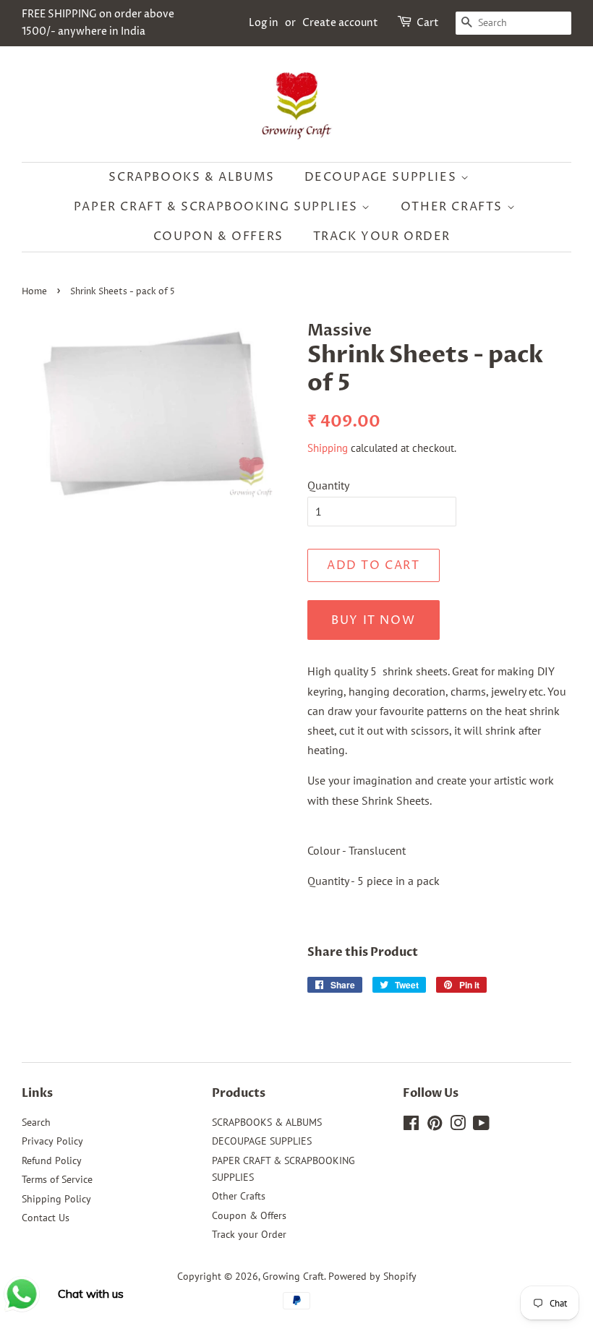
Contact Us (45, 1217)
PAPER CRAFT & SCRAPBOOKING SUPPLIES (218, 207)
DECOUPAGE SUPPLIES (382, 177)
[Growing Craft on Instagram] (458, 1125)
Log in (263, 23)
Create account (340, 23)
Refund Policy (52, 1160)
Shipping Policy (56, 1198)
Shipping (327, 448)
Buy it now (373, 620)
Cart (428, 23)
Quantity (328, 485)
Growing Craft (293, 1276)
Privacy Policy (52, 1140)
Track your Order (382, 236)
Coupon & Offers (218, 236)
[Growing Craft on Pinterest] (435, 1125)
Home (34, 292)
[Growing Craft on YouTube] (481, 1125)
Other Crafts (454, 207)
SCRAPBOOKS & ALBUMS (191, 177)
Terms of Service (57, 1179)
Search (36, 1122)
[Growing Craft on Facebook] (411, 1125)
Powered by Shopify (372, 1276)
